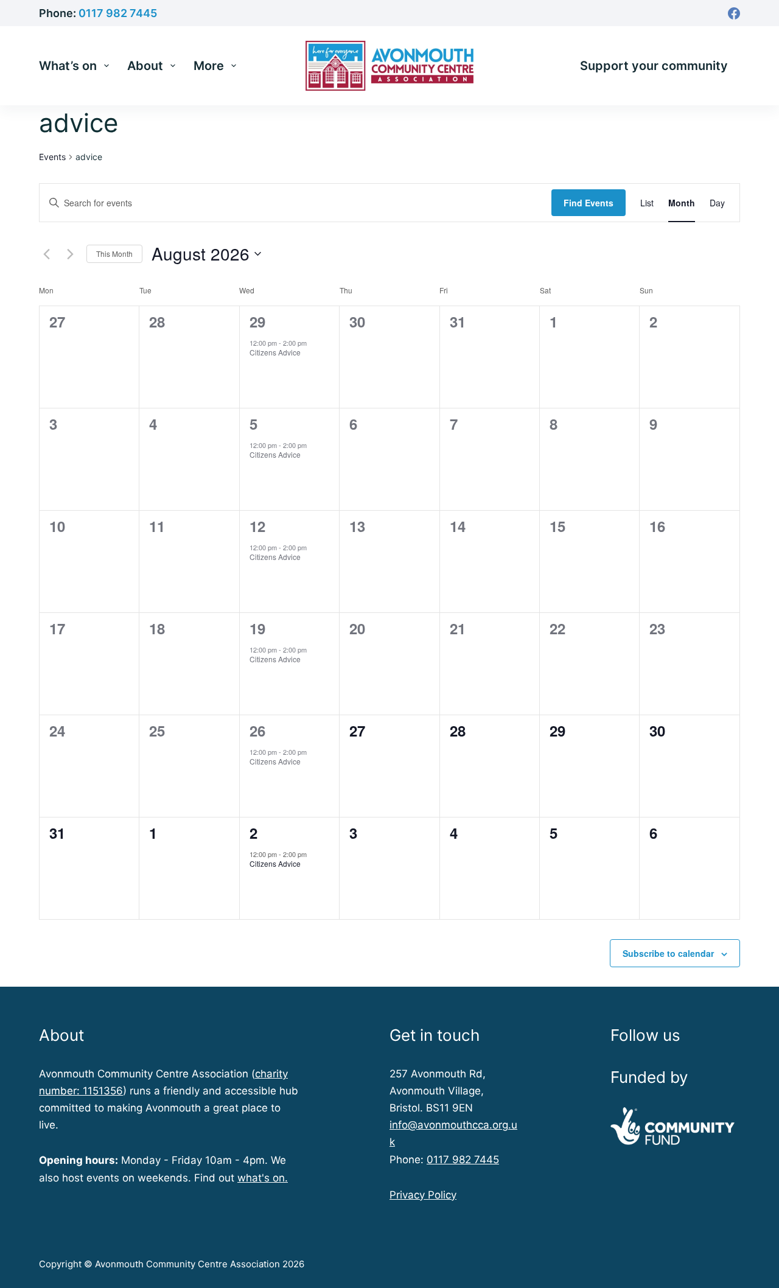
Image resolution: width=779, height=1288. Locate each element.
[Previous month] (46, 254)
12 (257, 526)
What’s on (68, 65)
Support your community (654, 65)
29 (257, 321)
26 (257, 730)
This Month (114, 253)
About (145, 65)
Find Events (588, 203)
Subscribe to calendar (668, 953)
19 (257, 628)
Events (52, 157)
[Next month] (70, 254)
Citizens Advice (275, 352)
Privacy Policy (423, 1195)
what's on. (262, 1178)
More (209, 65)
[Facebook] (734, 13)
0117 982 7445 (118, 13)
